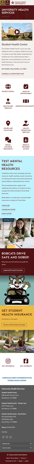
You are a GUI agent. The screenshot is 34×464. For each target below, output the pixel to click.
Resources (6, 443)
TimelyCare (5, 205)
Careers (23, 458)
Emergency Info (11, 461)
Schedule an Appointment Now (13, 74)
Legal (26, 461)
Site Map (4, 432)
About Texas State (12, 458)
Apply (20, 461)
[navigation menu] (2, 2)
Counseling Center (8, 209)
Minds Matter (6, 213)
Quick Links (6, 448)
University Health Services (13, 389)
